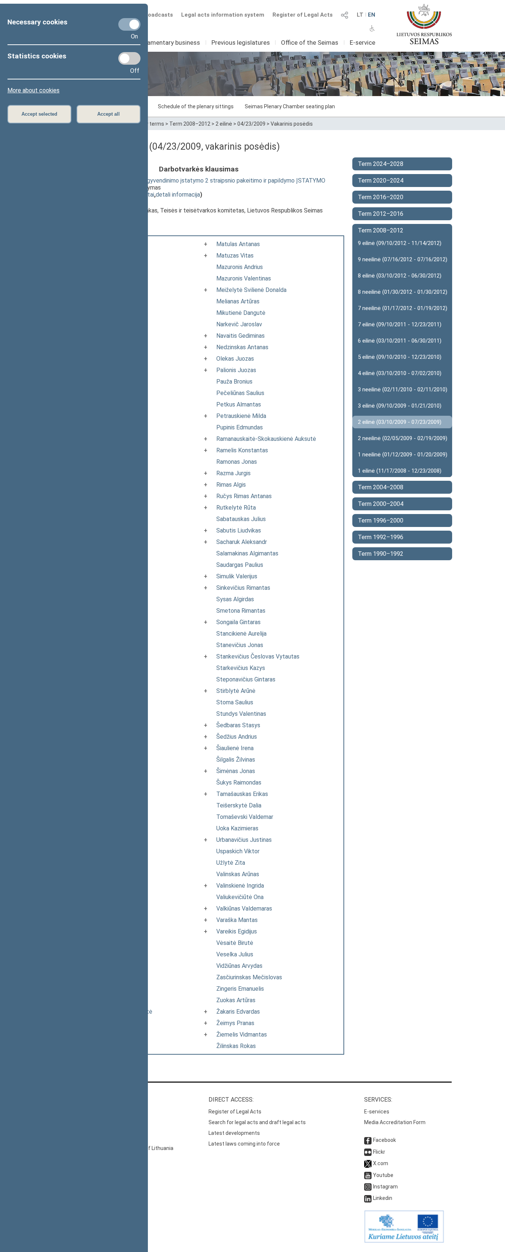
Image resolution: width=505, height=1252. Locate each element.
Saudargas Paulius (239, 564)
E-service (362, 42)
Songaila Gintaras (238, 622)
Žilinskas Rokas (236, 1045)
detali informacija (178, 194)
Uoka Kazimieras (237, 828)
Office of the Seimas (309, 42)
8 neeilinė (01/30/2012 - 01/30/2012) (402, 292)
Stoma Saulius (234, 702)
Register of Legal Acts (302, 14)
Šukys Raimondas (238, 782)
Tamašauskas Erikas (242, 793)
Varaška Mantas (237, 919)
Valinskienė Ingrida (240, 885)
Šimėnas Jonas (235, 771)
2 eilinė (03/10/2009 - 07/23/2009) (399, 422)
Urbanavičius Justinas (244, 839)
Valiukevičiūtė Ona (240, 897)
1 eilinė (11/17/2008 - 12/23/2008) (399, 470)
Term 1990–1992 (380, 553)
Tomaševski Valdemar (244, 816)
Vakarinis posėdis (292, 124)
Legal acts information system (222, 14)
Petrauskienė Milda (241, 415)
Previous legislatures (240, 42)
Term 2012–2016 (380, 213)
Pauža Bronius (234, 381)
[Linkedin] (368, 1198)
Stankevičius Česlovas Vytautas (257, 656)
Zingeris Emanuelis (240, 988)
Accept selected (39, 114)
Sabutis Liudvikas (238, 530)
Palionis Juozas (236, 370)
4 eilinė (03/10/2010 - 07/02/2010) (399, 373)
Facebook (384, 1140)
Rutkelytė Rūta (236, 507)
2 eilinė (224, 124)
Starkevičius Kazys (240, 667)
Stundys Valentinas (241, 713)
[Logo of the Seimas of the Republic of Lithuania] (424, 24)
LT (360, 14)
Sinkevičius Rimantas (243, 587)
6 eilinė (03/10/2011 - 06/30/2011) (399, 340)
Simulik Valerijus (236, 576)
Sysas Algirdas (235, 599)
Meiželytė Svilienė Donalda (251, 289)
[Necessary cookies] (129, 24)
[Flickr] (368, 1152)
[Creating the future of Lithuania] (404, 1241)
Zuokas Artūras (235, 1000)
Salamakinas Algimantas (247, 553)
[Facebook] (368, 1140)
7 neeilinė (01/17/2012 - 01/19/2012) (402, 308)
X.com (380, 1163)
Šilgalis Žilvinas (235, 759)
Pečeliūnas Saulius (240, 393)
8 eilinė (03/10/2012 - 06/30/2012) (399, 275)
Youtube (383, 1175)
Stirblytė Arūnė (235, 690)
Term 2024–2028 (380, 163)
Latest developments (234, 1133)
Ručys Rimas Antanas (244, 496)
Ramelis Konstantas (242, 450)
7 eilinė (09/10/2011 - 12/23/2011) (399, 324)
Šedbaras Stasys (238, 725)
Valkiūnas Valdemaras (244, 908)
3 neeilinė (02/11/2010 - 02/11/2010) (402, 389)
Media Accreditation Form (395, 1122)
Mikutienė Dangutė (240, 312)
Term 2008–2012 (189, 124)
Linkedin (382, 1198)
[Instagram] (368, 1187)
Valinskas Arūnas (237, 874)
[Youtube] (368, 1175)
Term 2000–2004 (380, 503)
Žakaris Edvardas (238, 1011)
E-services (376, 1112)
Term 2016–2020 (380, 197)
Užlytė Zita (230, 862)
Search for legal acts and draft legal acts (257, 1122)
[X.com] (368, 1163)
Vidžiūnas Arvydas (239, 965)
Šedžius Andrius (236, 736)
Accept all (108, 114)
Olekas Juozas (235, 358)
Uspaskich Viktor (238, 851)
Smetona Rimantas (240, 610)
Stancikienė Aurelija (241, 633)
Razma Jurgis (233, 473)
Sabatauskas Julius (241, 519)
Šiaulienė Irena (235, 748)
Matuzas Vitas (235, 255)
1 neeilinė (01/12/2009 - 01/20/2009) (402, 454)
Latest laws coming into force (244, 1144)
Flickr (379, 1152)
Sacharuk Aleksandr (241, 541)
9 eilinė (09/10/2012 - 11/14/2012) (399, 243)
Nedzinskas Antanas (242, 347)
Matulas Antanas (238, 244)
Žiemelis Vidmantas (241, 1034)
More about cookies (33, 90)
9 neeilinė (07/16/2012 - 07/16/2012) (402, 259)
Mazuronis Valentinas (243, 278)
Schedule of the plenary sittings (196, 106)
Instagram (385, 1187)
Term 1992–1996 (380, 537)
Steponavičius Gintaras (245, 679)
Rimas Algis (231, 484)
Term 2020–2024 (380, 180)
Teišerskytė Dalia (238, 805)
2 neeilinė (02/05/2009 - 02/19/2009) (402, 438)
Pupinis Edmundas (239, 427)
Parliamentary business (167, 42)
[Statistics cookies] (129, 58)
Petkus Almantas (238, 404)
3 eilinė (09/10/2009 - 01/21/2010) (399, 405)
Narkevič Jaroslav (239, 324)
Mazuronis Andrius (239, 267)
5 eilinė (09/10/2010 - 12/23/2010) (399, 357)
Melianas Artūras (238, 301)
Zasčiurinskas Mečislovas (249, 977)
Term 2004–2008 (380, 487)
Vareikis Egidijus (236, 931)
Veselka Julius (234, 954)
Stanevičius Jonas (239, 645)
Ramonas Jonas (236, 461)
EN (371, 14)
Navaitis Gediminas (240, 335)
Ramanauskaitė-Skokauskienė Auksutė (266, 438)
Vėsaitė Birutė (234, 942)
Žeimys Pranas (235, 1023)
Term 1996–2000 (380, 520)
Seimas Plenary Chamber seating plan (290, 106)
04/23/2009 (251, 124)
